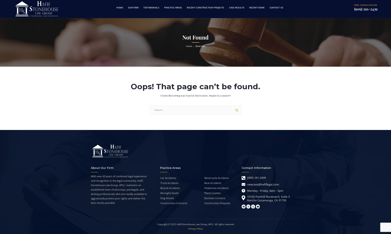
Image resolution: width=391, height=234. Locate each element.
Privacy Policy (195, 228)
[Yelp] (253, 207)
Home (189, 46)
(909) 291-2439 (366, 8)
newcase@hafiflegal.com (263, 184)
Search (236, 110)
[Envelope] (258, 207)
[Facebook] (244, 207)
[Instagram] (248, 207)
